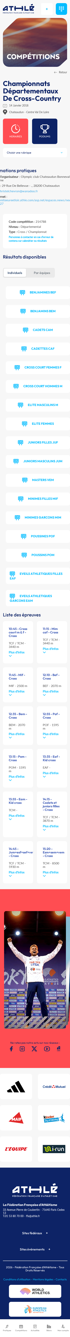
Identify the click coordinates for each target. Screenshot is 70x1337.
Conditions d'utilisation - (18, 1279)
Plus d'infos (16, 652)
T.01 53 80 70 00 (13, 1216)
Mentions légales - (44, 1279)
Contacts (61, 1279)
